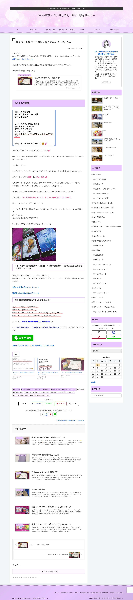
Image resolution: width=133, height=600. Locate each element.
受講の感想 (81, 389)
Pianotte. (112, 592)
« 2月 (93, 382)
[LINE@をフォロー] (55, 414)
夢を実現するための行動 (69, 389)
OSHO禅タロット (18, 392)
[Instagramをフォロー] (46, 414)
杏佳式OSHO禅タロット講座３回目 (72, 372)
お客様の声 (46, 389)
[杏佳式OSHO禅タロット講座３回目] (72, 364)
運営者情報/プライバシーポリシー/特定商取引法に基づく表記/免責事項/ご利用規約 (84, 592)
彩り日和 (119, 592)
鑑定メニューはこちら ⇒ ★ (22, 59)
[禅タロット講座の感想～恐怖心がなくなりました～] (48, 364)
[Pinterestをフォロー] (50, 414)
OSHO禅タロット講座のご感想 (41, 392)
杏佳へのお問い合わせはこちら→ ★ (25, 287)
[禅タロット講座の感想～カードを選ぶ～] (23, 364)
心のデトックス (56, 389)
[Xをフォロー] (42, 414)
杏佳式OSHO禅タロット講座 (21, 395)
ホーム (57, 592)
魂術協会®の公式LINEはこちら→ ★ (25, 293)
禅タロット (17, 389)
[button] (73, 404)
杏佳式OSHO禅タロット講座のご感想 (32, 389)
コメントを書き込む (48, 571)
